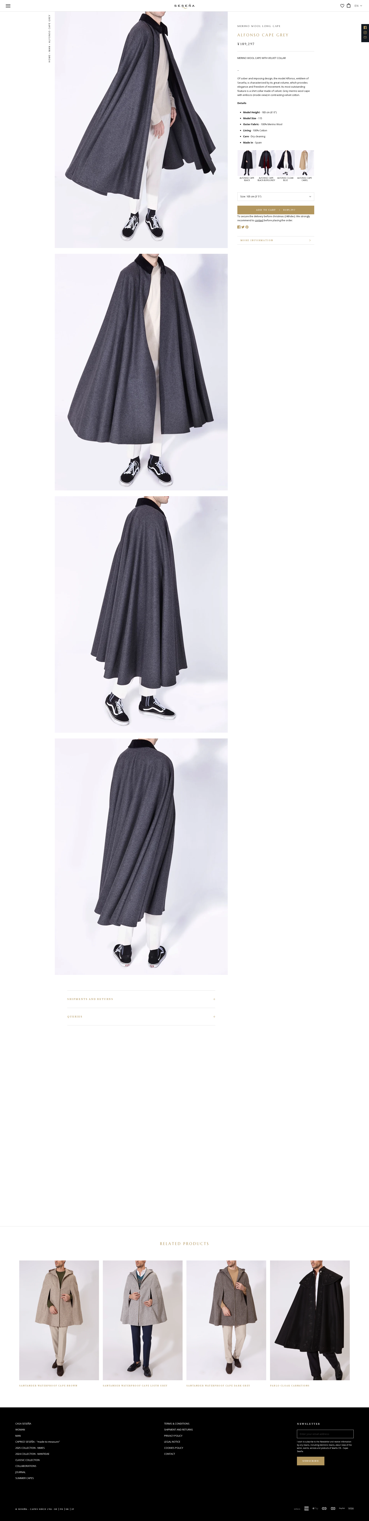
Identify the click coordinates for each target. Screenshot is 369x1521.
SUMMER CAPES (24, 1478)
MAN (49, 49)
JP (72, 1509)
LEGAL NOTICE (172, 1441)
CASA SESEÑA (23, 1423)
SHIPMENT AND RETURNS (178, 1429)
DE (55, 1509)
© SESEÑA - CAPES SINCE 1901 (33, 1509)
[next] (357, 1321)
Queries (74, 1016)
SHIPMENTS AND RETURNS (90, 999)
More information (256, 240)
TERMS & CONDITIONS (176, 1423)
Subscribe (311, 1461)
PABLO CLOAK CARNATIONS (290, 1385)
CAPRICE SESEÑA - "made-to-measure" (37, 1441)
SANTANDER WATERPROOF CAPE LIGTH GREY (135, 1385)
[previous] (12, 1321)
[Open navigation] (8, 5)
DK (67, 1509)
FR (61, 1509)
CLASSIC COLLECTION (27, 1460)
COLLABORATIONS (25, 1466)
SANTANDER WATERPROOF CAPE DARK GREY (218, 1385)
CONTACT (169, 1454)
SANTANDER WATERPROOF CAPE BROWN (48, 1385)
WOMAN (20, 1429)
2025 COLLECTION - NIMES (30, 1448)
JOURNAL (20, 1472)
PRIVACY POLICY (173, 1435)
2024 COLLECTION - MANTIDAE (32, 1454)
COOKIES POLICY (173, 1448)
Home (49, 58)
